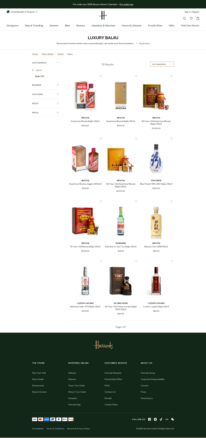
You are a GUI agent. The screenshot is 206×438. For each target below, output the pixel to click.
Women (54, 25)
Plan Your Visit (39, 372)
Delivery (72, 372)
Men (67, 25)
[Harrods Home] (103, 15)
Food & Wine (155, 25)
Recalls (108, 398)
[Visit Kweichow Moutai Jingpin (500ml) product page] (85, 138)
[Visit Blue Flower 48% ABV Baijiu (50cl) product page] (156, 138)
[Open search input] (184, 18)
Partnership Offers (113, 379)
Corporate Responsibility (152, 379)
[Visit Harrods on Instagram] (155, 419)
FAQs (107, 385)
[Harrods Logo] (103, 344)
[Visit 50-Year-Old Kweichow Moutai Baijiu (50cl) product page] (156, 76)
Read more (144, 43)
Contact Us (110, 391)
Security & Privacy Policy (78, 428)
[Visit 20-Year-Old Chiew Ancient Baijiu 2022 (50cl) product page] (120, 261)
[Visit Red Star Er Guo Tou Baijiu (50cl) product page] (120, 201)
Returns (72, 379)
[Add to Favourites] (100, 76)
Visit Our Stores (190, 25)
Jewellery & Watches (103, 25)
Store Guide (38, 379)
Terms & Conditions (55, 428)
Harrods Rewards (113, 372)
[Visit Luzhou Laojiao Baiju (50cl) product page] (156, 261)
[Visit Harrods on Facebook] (149, 419)
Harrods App (74, 404)
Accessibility (38, 428)
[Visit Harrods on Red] (166, 419)
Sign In (187, 11)
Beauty (80, 25)
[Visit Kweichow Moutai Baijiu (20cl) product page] (85, 76)
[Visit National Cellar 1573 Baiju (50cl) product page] (85, 261)
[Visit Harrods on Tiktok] (161, 419)
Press (143, 391)
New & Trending (34, 25)
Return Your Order (77, 391)
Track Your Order (76, 385)
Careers (145, 385)
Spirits (39, 70)
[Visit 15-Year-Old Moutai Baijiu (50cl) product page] (85, 201)
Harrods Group (148, 372)
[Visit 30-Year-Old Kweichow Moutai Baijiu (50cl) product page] (120, 138)
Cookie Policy (111, 404)
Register (195, 11)
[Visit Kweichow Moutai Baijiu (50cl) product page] (120, 76)
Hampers (72, 398)
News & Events (39, 391)
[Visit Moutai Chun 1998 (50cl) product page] (156, 201)
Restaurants (38, 385)
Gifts (171, 25)
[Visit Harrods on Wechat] (172, 419)
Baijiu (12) (39, 76)
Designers (13, 25)
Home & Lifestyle (131, 25)
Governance (147, 398)
